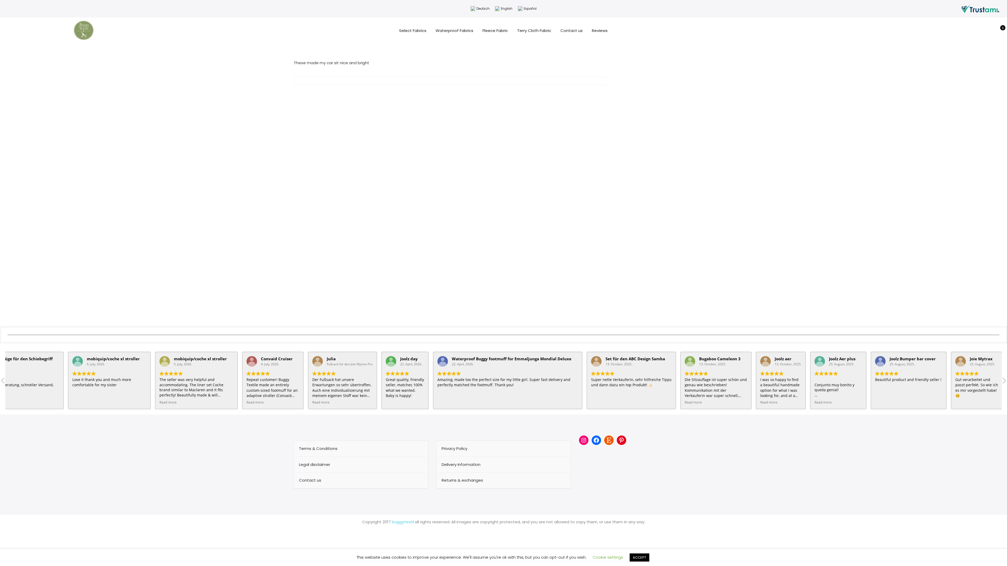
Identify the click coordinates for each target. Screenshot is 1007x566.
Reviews (600, 30)
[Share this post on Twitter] (435, 93)
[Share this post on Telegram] (473, 93)
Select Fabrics (412, 30)
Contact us (571, 30)
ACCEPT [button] (639, 557)
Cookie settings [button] (608, 557)
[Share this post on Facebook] (426, 93)
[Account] (990, 30)
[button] (1003, 382)
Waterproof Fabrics (454, 30)
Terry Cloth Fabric (534, 30)
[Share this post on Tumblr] (454, 93)
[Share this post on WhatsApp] (464, 93)
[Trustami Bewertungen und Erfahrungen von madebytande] (980, 8)
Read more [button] (167, 402)
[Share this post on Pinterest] (445, 93)
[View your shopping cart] (999, 30)
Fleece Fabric (495, 30)
